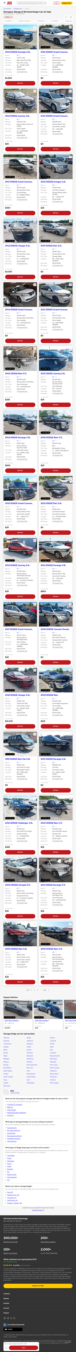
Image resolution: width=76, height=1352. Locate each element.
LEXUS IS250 (11, 1110)
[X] (11, 1318)
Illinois (5, 1050)
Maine (5, 1056)
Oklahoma (53, 1071)
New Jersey (54, 1065)
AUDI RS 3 (10, 1115)
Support (6, 1313)
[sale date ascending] (66, 17)
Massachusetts (55, 1056)
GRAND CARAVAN (26, 21)
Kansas (5, 1053)
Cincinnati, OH (11, 1197)
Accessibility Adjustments (15, 1324)
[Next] (48, 990)
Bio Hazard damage (13, 1130)
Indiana (29, 1050)
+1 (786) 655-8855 (9, 1335)
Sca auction (7, 8)
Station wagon (11, 1174)
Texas (5, 1080)
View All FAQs (14, 1093)
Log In (56, 3)
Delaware (30, 1044)
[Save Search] (71, 17)
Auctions (6, 1303)
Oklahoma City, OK (13, 1195)
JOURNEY (56, 21)
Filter (8, 17)
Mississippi (53, 1059)
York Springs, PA (12, 1200)
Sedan (9, 1166)
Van (8, 1180)
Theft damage (11, 1141)
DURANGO (42, 21)
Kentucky (30, 1053)
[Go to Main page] (9, 3)
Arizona (52, 1038)
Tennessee (53, 1077)
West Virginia (54, 1083)
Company (6, 1293)
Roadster (10, 1169)
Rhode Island (54, 1074)
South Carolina (8, 1077)
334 (45, 990)
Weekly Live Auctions (10, 1253)
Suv (8, 1172)
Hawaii (29, 1047)
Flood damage (12, 1128)
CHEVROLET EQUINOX (14, 1104)
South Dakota (31, 1077)
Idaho (52, 1047)
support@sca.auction (33, 1335)
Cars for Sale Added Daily (49, 1253)
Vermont (53, 1080)
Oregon (5, 1074)
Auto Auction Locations (48, 1242)
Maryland (30, 1056)
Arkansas (6, 1041)
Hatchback (10, 1161)
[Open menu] (4, 3)
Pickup (9, 1163)
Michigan (6, 1059)
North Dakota (7, 1071)
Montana (29, 1062)
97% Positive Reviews (10, 1262)
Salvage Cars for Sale (10, 1242)
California (30, 1041)
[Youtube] (14, 1318)
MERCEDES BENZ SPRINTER (16, 1113)
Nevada (6, 1065)
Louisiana (53, 1053)
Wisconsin (6, 1086)
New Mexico (7, 1068)
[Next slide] (33, 37)
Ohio (28, 1071)
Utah (28, 1080)
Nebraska (53, 1062)
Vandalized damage (13, 1138)
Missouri (6, 1062)
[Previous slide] (7, 37)
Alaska (29, 1038)
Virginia (5, 1083)
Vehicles (6, 1298)
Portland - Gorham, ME (14, 1203)
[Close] (37, 1344)
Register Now (66, 3)
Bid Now (20, 83)
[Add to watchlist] (34, 27)
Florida (52, 1044)
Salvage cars (18, 8)
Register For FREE (38, 1286)
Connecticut (7, 1044)
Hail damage (11, 1133)
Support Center (37, 1210)
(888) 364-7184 (20, 1335)
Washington (30, 1083)
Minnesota (30, 1059)
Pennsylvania (31, 1074)
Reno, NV (10, 1192)
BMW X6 (10, 1107)
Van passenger (12, 1177)
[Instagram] (4, 1318)
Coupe (9, 1158)
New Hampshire (32, 1065)
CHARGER (10, 21)
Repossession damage (14, 1136)
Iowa (51, 1050)
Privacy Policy (68, 1341)
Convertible (11, 1155)
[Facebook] (8, 1318)
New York (30, 1068)
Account (6, 1308)
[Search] (45, 3)
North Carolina (54, 1068)
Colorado (53, 1041)
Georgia (6, 1047)
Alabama (6, 1038)
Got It (23, 1348)
